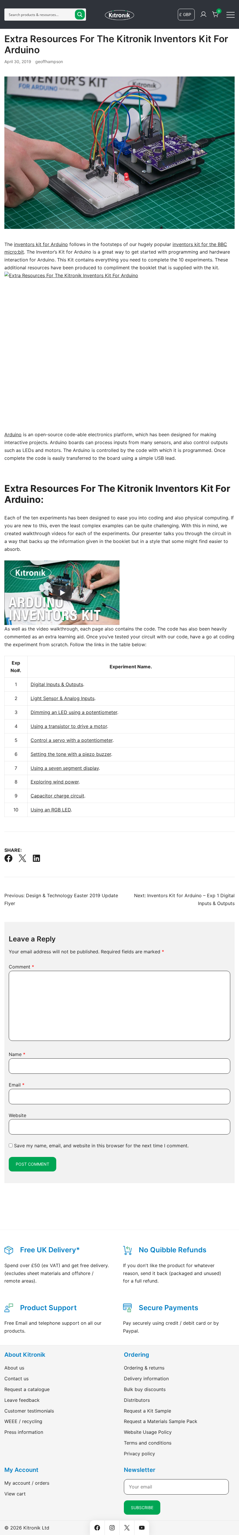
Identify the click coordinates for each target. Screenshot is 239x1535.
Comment (21, 967)
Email (16, 1085)
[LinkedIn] (36, 858)
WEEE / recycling (23, 1421)
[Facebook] (8, 858)
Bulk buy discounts (145, 1389)
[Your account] (203, 14)
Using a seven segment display (65, 768)
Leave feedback (22, 1400)
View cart (15, 1494)
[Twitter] (22, 858)
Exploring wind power (55, 782)
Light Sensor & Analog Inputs (62, 698)
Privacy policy (139, 1453)
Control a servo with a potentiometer (72, 740)
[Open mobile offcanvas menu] (230, 14)
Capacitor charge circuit (57, 796)
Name (17, 1054)
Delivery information (146, 1378)
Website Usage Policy (148, 1432)
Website (17, 1115)
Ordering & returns (144, 1368)
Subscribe (142, 1507)
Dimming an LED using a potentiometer (74, 712)
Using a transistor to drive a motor (69, 726)
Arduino (13, 434)
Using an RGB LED (51, 810)
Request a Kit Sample (147, 1411)
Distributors (137, 1400)
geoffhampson (49, 61)
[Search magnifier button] (80, 14)
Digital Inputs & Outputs (57, 684)
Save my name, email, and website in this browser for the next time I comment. (101, 1145)
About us (14, 1368)
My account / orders (26, 1483)
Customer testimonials (29, 1411)
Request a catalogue (27, 1389)
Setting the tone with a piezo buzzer (71, 754)
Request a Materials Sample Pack (160, 1421)
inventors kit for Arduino (41, 244)
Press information (23, 1432)
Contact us (16, 1378)
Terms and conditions (147, 1443)
